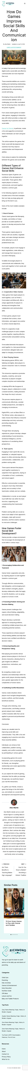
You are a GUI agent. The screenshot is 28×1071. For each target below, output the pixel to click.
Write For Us (5, 1059)
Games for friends (7, 128)
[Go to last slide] (6, 911)
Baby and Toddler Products (10, 998)
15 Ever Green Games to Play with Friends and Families (14, 923)
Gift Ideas (5, 993)
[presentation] (14, 903)
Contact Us (5, 1054)
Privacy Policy (6, 1056)
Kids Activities (6, 983)
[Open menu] (24, 3)
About (4, 1051)
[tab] (10, 934)
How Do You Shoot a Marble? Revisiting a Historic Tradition (21, 870)
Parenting (5, 980)
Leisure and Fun (7, 996)
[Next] (21, 911)
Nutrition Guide (6, 991)
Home (4, 1049)
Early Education (7, 988)
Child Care (5, 977)
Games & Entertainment (14, 47)
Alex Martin (7, 44)
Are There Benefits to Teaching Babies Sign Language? (7, 870)
